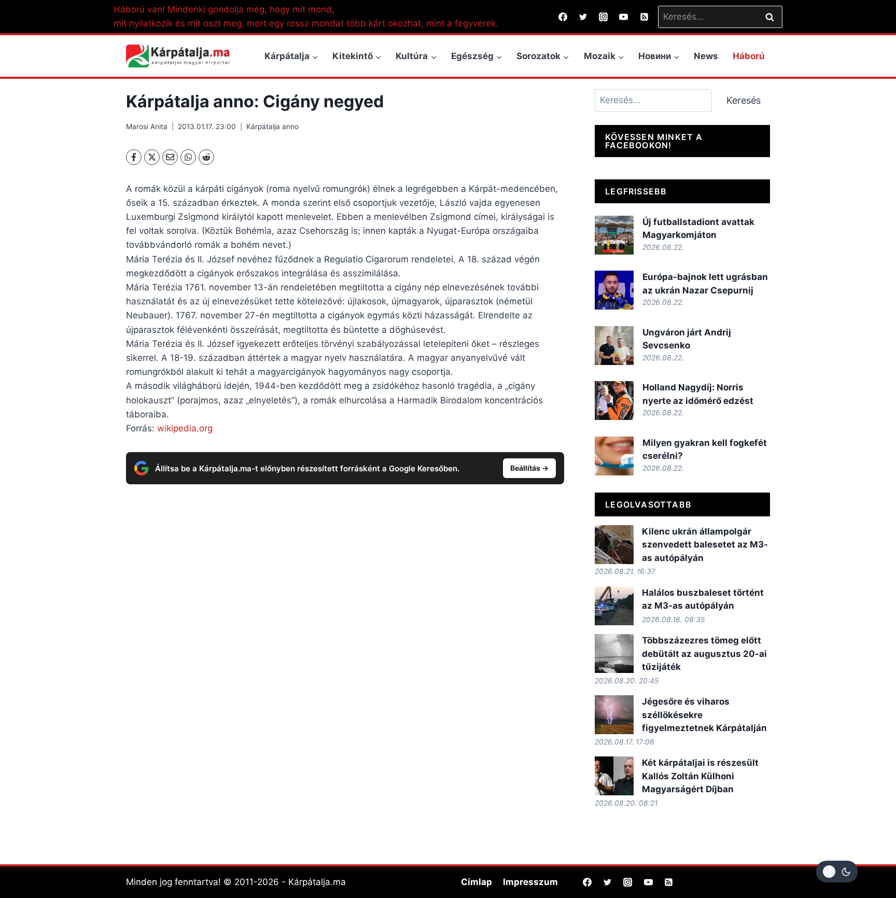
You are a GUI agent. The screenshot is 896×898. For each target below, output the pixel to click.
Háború (749, 56)
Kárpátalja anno (272, 126)
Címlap (476, 882)
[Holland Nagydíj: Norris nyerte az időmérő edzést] (614, 400)
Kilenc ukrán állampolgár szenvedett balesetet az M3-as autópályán (705, 544)
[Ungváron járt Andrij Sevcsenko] (614, 345)
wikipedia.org (185, 428)
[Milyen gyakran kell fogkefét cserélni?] (614, 456)
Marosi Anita (146, 126)
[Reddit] (206, 157)
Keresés (743, 100)
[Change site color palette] (837, 871)
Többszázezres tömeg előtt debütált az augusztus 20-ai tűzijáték (704, 653)
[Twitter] (583, 16)
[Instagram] (603, 16)
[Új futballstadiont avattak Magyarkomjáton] (614, 235)
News (706, 56)
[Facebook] (563, 16)
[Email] (170, 157)
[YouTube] (624, 16)
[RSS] (644, 16)
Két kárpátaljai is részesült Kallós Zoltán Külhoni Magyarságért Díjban (700, 775)
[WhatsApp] (188, 157)
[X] (152, 157)
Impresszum (530, 882)
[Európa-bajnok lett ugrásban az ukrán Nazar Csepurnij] (614, 290)
